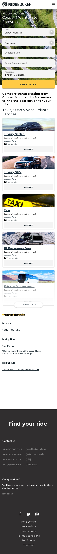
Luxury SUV (12, 172)
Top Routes (28, 540)
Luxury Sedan (14, 134)
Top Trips (28, 545)
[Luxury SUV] (28, 162)
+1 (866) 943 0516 (12, 449)
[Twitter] (28, 514)
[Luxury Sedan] (28, 124)
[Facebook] (20, 514)
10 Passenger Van (17, 248)
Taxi (7, 210)
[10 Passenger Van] (28, 238)
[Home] (17, 4)
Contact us (8, 441)
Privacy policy (29, 531)
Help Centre (28, 521)
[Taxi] (28, 200)
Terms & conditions (29, 535)
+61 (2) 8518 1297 (12, 464)
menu (53, 4)
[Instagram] (37, 514)
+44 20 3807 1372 (12, 459)
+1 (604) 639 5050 (12, 454)
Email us (8, 493)
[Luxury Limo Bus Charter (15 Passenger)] (28, 314)
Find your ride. (28, 423)
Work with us (28, 526)
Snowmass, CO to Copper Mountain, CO (20, 369)
